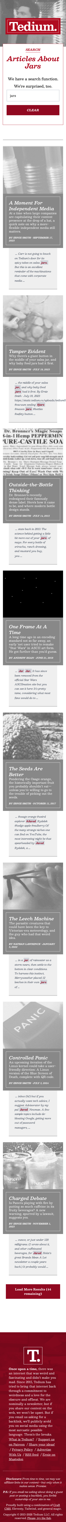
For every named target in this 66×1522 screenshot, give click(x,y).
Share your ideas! (42, 1444)
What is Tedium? (21, 1439)
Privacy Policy (22, 1449)
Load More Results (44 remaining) (33, 1291)
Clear (33, 110)
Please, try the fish (39, 1518)
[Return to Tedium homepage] (33, 26)
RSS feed (31, 1454)
